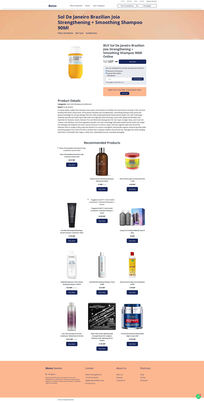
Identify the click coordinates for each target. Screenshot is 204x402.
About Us (121, 368)
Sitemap (119, 377)
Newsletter (111, 76)
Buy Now (132, 62)
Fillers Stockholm (76, 6)
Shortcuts (145, 368)
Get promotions (138, 79)
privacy (111, 82)
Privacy (142, 377)
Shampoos (78, 104)
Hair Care (79, 33)
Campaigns (147, 6)
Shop (135, 1)
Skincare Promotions (115, 71)
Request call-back (151, 1)
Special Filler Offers (114, 73)
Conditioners (91, 33)
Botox (88, 6)
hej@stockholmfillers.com (94, 380)
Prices (123, 1)
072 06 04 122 (90, 383)
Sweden (53, 368)
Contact (142, 1)
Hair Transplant (99, 6)
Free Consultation (127, 6)
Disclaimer (144, 380)
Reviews (129, 1)
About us (119, 374)
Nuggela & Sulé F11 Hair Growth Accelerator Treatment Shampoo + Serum (102, 210)
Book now (124, 93)
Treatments (120, 380)
